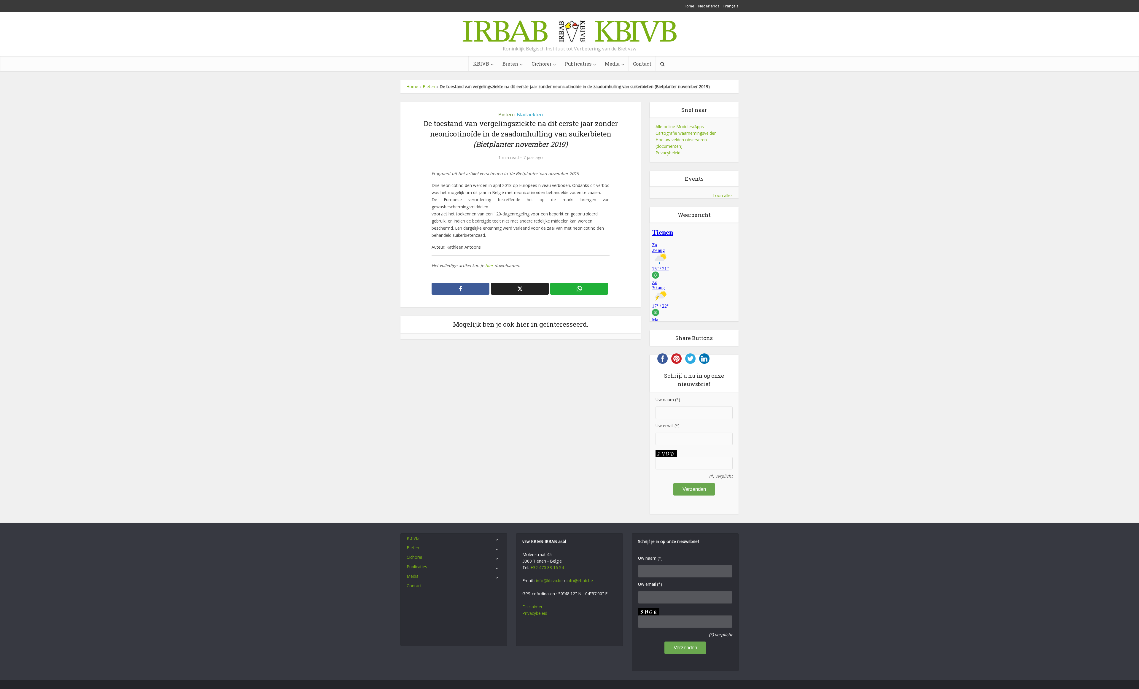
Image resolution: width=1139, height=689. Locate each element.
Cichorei (541, 64)
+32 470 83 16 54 (547, 567)
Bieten (510, 64)
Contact (642, 64)
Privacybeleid (668, 152)
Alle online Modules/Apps (680, 126)
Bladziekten (530, 114)
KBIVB (481, 64)
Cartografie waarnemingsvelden (686, 133)
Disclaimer (532, 606)
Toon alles (722, 195)
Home (689, 6)
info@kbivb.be (549, 580)
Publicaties (578, 64)
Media (612, 64)
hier (489, 265)
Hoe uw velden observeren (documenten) (681, 143)
